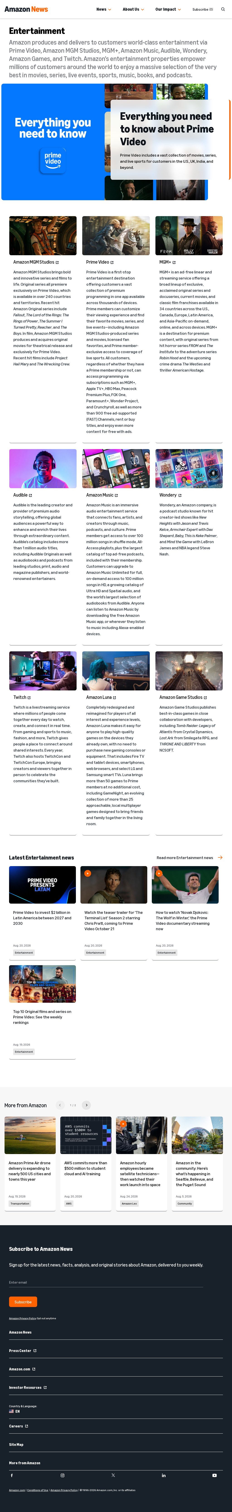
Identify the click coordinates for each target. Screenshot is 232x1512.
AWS (69, 1203)
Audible (20, 494)
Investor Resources (25, 1387)
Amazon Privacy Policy (64, 1490)
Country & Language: (23, 1406)
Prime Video (97, 262)
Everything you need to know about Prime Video (167, 128)
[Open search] (222, 9)
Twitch (19, 697)
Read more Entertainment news (185, 857)
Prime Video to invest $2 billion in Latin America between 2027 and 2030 (42, 918)
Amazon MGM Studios (33, 262)
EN (17, 1411)
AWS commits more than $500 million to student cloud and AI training (85, 1168)
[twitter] (116, 1475)
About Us (131, 9)
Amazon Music (100, 494)
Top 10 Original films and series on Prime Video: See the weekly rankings (42, 1017)
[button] (109, 9)
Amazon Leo (129, 1203)
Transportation (19, 1203)
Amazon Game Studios (181, 697)
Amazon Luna (99, 697)
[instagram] (65, 1475)
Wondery (168, 494)
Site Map (16, 1444)
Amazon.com (19, 1369)
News (101, 9)
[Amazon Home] (26, 9)
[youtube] (217, 1475)
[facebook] (14, 1475)
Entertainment (24, 952)
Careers (16, 1426)
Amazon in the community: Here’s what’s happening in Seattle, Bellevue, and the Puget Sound (194, 1173)
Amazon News (20, 1332)
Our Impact (165, 9)
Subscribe (200, 9)
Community (185, 1203)
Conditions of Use (37, 1490)
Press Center (20, 1350)
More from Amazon (24, 1463)
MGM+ (165, 262)
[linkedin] (166, 1475)
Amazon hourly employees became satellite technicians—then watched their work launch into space (140, 1173)
